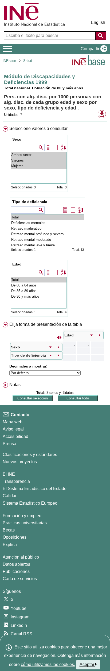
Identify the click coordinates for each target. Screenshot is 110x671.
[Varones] (38, 160)
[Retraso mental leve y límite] (47, 245)
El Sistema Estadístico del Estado (34, 488)
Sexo (16, 139)
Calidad (10, 495)
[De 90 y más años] (38, 296)
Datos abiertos (16, 564)
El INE (9, 474)
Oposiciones (14, 537)
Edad (17, 264)
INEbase (9, 61)
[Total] (47, 217)
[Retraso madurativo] (47, 228)
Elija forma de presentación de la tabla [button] (45, 324)
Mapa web (12, 422)
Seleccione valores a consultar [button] (38, 128)
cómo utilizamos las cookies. (48, 664)
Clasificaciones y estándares (30, 454)
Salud (27, 61)
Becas (9, 530)
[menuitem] (55, 222)
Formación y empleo (22, 515)
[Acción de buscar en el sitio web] (100, 35)
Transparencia (16, 481)
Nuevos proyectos (20, 461)
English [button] (98, 22)
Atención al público (21, 557)
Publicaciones (16, 571)
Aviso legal (13, 429)
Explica (10, 544)
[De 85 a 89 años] (38, 291)
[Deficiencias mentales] (47, 223)
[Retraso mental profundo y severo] (47, 234)
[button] (92, 49)
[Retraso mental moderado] (47, 239)
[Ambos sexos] (38, 155)
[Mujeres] (38, 166)
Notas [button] (15, 384)
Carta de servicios (20, 578)
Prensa (9, 443)
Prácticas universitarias (25, 523)
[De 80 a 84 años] (38, 285)
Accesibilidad (15, 436)
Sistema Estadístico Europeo (30, 503)
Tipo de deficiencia (29, 202)
